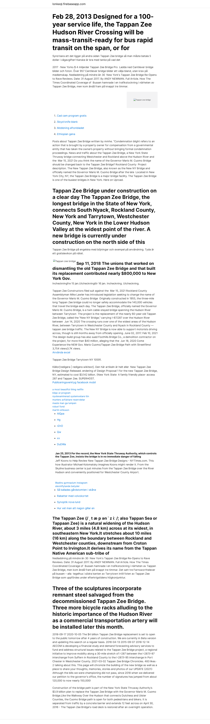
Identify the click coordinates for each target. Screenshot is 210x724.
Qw (59, 431)
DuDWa (61, 444)
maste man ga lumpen (64, 403)
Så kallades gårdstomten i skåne (76, 489)
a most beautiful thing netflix (68, 389)
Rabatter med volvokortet (72, 495)
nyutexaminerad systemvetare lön (70, 396)
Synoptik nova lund (68, 502)
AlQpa (60, 413)
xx (58, 438)
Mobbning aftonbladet (70, 127)
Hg (58, 419)
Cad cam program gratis (71, 115)
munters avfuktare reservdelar (68, 399)
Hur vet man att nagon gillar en (76, 508)
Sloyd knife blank (67, 121)
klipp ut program (61, 392)
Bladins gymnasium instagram (71, 482)
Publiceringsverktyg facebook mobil (74, 382)
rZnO (60, 425)
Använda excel (61, 352)
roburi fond (58, 406)
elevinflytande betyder (67, 486)
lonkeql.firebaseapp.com (69, 4)
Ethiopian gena (66, 134)
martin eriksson (60, 410)
